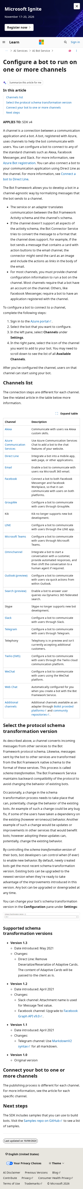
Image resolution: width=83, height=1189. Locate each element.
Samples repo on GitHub (42, 1121)
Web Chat (11, 687)
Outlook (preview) (16, 575)
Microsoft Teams (15, 536)
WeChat (10, 671)
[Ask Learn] (70, 51)
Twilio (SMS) (12, 656)
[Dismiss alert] (77, 6)
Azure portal (39, 321)
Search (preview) (15, 591)
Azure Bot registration (19, 163)
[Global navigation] (4, 42)
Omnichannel (13, 552)
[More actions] (76, 51)
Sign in (75, 42)
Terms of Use (11, 1183)
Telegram (11, 629)
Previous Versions (36, 1172)
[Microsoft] (41, 42)
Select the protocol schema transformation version (39, 102)
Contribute (10, 1178)
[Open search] (65, 42)
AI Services (21, 51)
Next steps (13, 112)
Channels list (14, 97)
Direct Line (12, 456)
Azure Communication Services (15, 444)
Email (8, 467)
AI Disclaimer (11, 1172)
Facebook (11, 479)
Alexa (8, 429)
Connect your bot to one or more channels (33, 107)
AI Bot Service (41, 51)
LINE (8, 525)
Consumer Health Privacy (54, 1178)
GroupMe (11, 502)
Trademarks (32, 1183)
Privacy (26, 1178)
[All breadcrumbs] (6, 51)
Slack (8, 618)
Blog (55, 1172)
